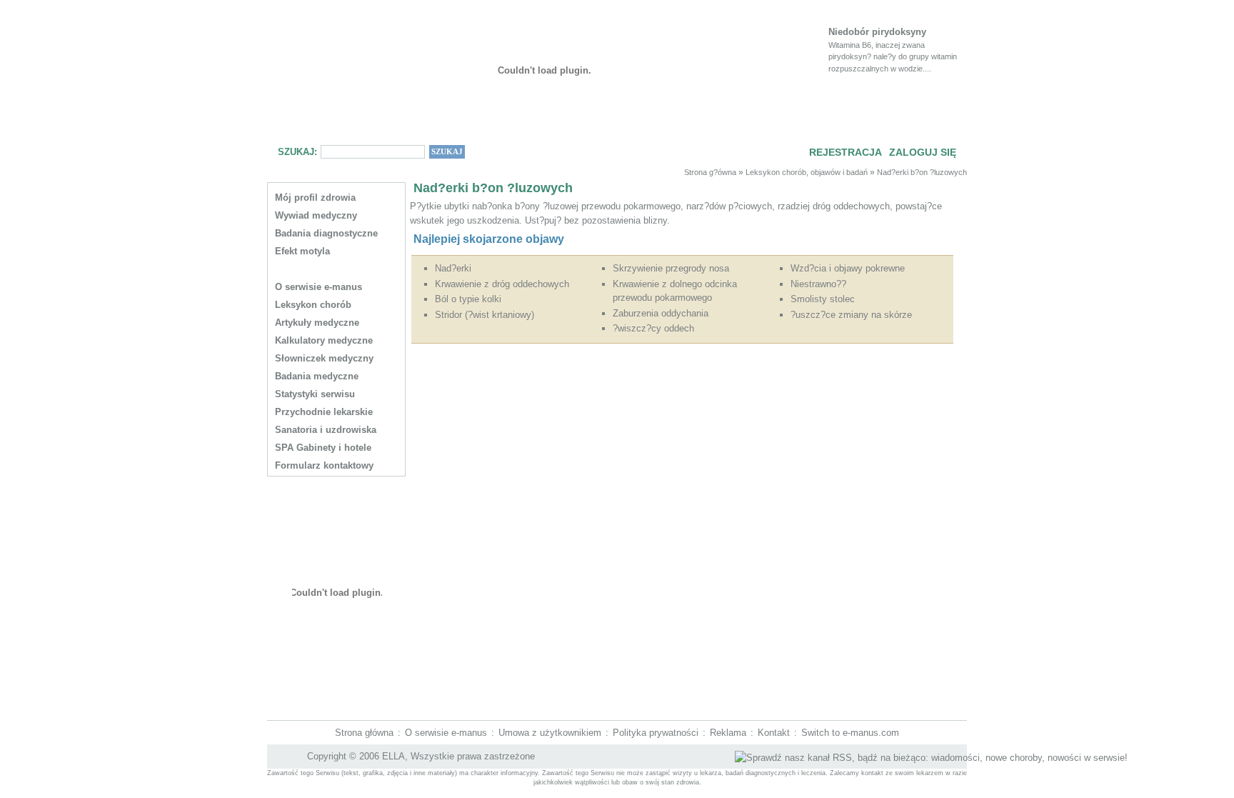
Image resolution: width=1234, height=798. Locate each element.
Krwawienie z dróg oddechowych (502, 284)
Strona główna (364, 732)
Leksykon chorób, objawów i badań (807, 172)
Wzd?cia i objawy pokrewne (848, 268)
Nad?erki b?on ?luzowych (922, 172)
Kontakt (774, 732)
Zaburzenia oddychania (660, 313)
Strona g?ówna (710, 172)
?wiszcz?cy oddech (653, 328)
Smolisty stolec (823, 299)
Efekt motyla (302, 251)
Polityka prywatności (655, 732)
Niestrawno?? (818, 284)
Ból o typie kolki (468, 299)
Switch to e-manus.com (850, 732)
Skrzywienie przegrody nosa (671, 268)
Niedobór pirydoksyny (877, 31)
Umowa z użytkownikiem (549, 732)
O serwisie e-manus (446, 732)
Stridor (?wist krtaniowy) (484, 314)
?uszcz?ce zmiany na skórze (851, 314)
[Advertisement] (677, 383)
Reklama (728, 732)
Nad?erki (453, 268)
